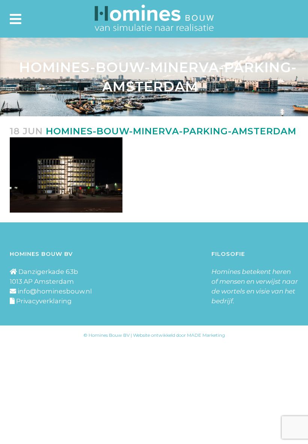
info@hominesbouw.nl (55, 291)
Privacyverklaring (44, 301)
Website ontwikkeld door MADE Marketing (179, 335)
